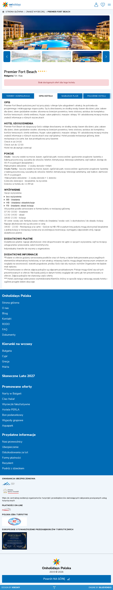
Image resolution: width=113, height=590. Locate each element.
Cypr (4, 356)
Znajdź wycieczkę (35, 11)
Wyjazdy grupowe (12, 420)
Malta (5, 367)
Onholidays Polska (16, 296)
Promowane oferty (17, 386)
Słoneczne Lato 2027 (18, 376)
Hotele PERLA (10, 409)
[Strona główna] (11, 4)
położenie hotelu (96, 96)
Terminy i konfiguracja (18, 96)
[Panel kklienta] (96, 5)
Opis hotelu (46, 96)
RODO (6, 324)
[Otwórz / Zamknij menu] (109, 4)
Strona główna (10, 303)
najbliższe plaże (70, 96)
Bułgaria (7, 351)
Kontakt (6, 319)
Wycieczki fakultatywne (16, 404)
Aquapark (7, 425)
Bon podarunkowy (12, 415)
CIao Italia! (8, 399)
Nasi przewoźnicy (12, 441)
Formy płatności (11, 458)
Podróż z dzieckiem (13, 468)
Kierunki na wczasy (17, 344)
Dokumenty (9, 335)
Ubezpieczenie (10, 447)
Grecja (5, 361)
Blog (5, 313)
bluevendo (105, 587)
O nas (5, 308)
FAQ (4, 329)
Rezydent (7, 463)
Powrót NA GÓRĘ (54, 579)
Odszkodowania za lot (15, 452)
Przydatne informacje (19, 435)
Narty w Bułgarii (11, 393)
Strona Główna (14, 11)
